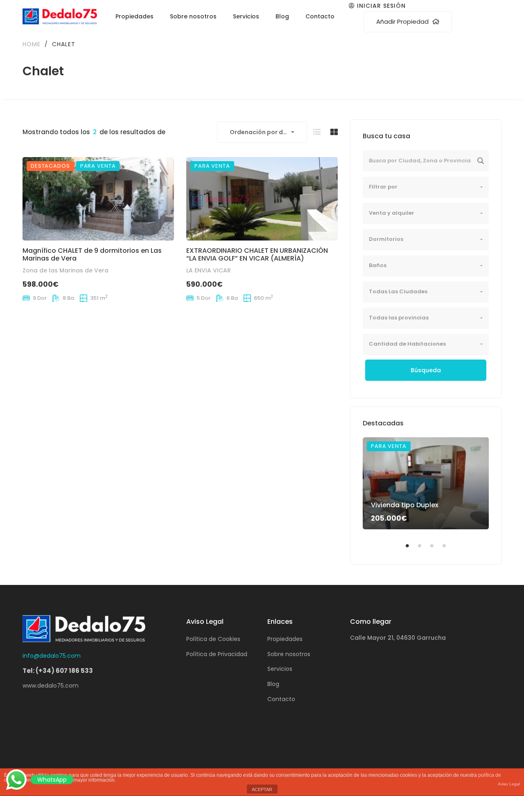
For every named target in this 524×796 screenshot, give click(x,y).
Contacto (281, 699)
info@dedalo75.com (52, 656)
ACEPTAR (262, 789)
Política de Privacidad (216, 654)
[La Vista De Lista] (317, 132)
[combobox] (262, 132)
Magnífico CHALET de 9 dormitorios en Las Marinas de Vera (92, 254)
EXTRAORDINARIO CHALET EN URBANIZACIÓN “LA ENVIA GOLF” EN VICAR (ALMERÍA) (257, 254)
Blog (273, 684)
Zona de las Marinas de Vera (65, 271)
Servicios (279, 669)
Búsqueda (426, 370)
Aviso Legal (509, 784)
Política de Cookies (213, 639)
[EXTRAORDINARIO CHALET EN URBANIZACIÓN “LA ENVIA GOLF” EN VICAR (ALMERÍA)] (262, 199)
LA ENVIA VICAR (208, 271)
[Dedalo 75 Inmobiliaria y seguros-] (60, 16)
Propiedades (285, 639)
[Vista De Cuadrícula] (334, 132)
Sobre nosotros (288, 654)
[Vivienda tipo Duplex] (426, 483)
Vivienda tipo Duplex (404, 505)
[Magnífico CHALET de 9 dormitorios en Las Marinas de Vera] (98, 199)
